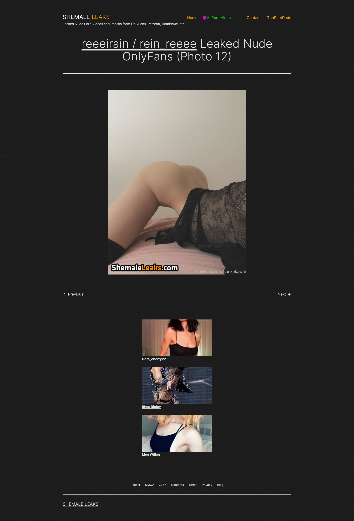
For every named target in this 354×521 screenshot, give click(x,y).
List (239, 17)
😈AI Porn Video (216, 17)
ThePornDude (279, 17)
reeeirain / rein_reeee (139, 43)
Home (192, 17)
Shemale (86, 16)
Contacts (254, 17)
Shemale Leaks (80, 504)
